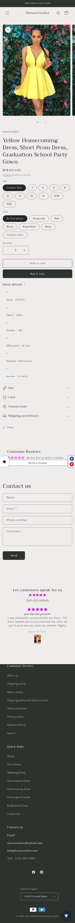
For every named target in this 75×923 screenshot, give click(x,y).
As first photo (15, 218)
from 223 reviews (37, 600)
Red (56, 218)
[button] (7, 13)
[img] (37, 595)
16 (43, 196)
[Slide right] (46, 122)
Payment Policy (16, 725)
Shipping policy (16, 683)
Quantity (7, 243)
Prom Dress (14, 764)
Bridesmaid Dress (17, 805)
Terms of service (17, 708)
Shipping (7, 175)
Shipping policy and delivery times (27, 700)
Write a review (37, 462)
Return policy (15, 692)
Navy (48, 226)
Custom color (15, 235)
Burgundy (39, 218)
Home (10, 756)
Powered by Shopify (49, 916)
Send (14, 555)
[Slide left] (29, 122)
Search (11, 733)
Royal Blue (29, 226)
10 (8, 196)
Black (10, 226)
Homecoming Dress (19, 789)
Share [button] (10, 427)
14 (31, 196)
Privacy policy (15, 716)
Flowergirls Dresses (18, 797)
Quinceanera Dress (18, 781)
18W (9, 204)
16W (57, 196)
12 (20, 196)
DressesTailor (31, 916)
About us (12, 675)
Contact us (13, 814)
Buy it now (37, 273)
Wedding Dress (16, 772)
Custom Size (14, 187)
